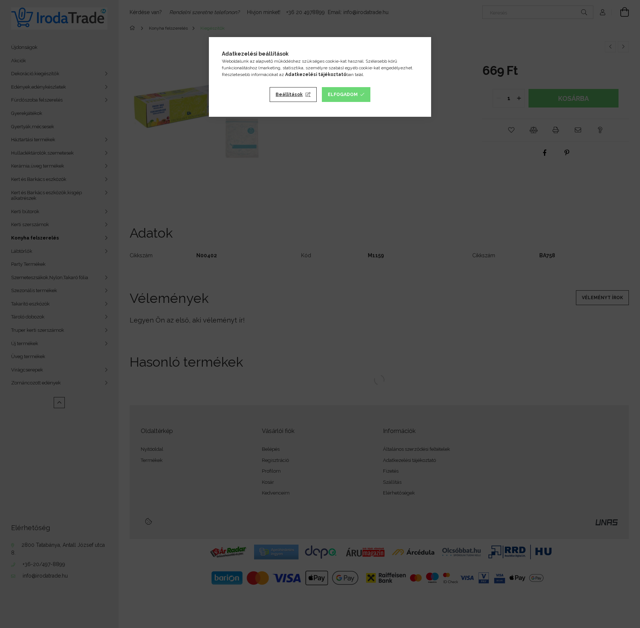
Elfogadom (343, 94)
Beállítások (289, 94)
